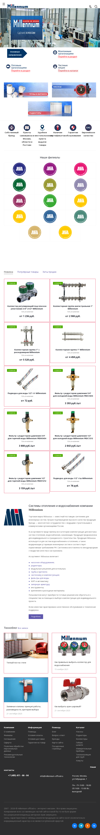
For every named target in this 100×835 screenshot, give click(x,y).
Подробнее (36, 616)
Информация (35, 727)
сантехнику (36, 575)
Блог (54, 731)
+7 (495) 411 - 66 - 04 (18, 775)
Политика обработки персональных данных (14, 748)
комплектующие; (52, 575)
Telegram (81, 825)
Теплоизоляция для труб (83, 755)
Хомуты (79, 760)
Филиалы (8, 735)
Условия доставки (36, 739)
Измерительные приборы (84, 749)
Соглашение (9, 739)
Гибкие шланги (79, 743)
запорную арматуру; (40, 584)
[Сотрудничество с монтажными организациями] (73, 54)
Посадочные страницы (58, 747)
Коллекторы (81, 739)
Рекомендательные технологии (13, 755)
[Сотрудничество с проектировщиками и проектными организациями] (73, 68)
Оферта (7, 742)
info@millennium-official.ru (51, 776)
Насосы (79, 731)
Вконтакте (74, 825)
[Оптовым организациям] (26, 68)
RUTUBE (94, 825)
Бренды (56, 739)
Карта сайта (57, 742)
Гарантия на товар (36, 742)
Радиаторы (81, 735)
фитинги (43, 571)
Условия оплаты (35, 735)
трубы (34, 571)
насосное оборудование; (42, 562)
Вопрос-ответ (58, 735)
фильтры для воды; (40, 578)
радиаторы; (36, 565)
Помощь (32, 731)
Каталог (80, 727)
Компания (9, 727)
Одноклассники (87, 825)
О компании (9, 731)
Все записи (23, 628)
